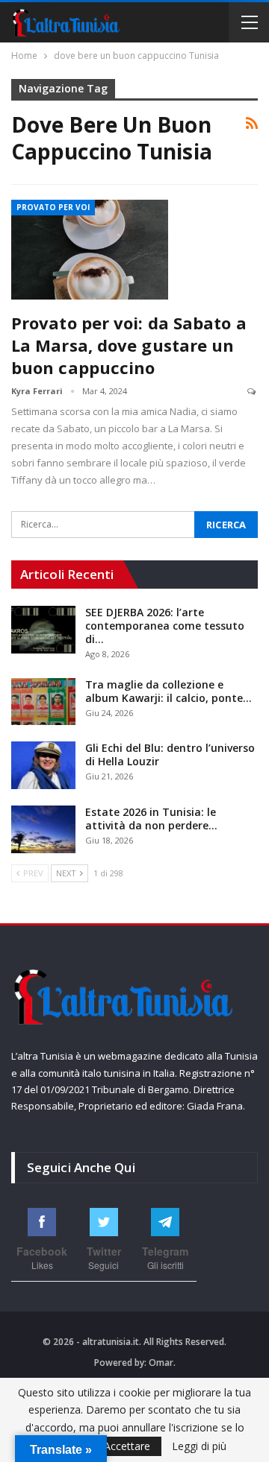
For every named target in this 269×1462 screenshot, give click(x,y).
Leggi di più (199, 1446)
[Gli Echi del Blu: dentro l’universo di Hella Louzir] (43, 765)
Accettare (127, 1446)
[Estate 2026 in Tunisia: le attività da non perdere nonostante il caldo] (43, 829)
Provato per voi (53, 207)
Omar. (162, 1362)
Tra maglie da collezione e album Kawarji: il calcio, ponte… (168, 691)
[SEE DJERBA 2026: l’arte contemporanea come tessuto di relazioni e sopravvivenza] (43, 630)
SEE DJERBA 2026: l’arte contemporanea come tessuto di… (164, 625)
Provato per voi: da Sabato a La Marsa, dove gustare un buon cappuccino (129, 345)
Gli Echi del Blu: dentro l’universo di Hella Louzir (170, 754)
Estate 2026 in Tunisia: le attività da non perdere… (151, 818)
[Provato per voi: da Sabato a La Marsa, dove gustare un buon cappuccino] (89, 250)
